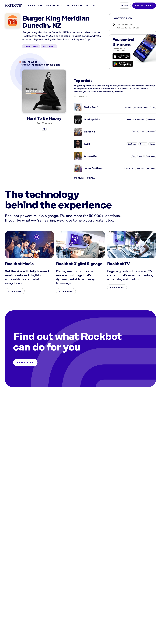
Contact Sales (144, 5)
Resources (73, 5)
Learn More (15, 291)
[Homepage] (13, 5)
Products (33, 5)
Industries (53, 5)
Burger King (31, 46)
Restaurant (49, 46)
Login (124, 5)
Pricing (91, 5)
